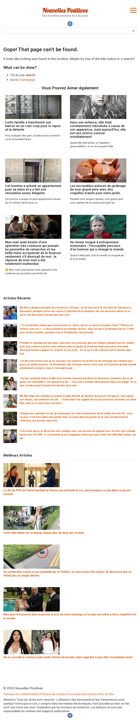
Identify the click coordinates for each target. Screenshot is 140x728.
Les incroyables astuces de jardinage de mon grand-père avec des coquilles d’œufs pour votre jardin (98, 189)
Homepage (27, 80)
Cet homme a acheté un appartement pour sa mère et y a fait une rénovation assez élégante (33, 189)
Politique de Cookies (53, 694)
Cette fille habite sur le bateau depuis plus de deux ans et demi (43, 532)
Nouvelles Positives (65, 10)
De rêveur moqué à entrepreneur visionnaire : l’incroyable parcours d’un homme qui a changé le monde (97, 245)
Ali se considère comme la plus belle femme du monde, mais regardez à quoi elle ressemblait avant (67, 657)
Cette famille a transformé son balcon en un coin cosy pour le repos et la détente (32, 125)
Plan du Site (106, 694)
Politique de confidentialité (20, 694)
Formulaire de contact (82, 694)
